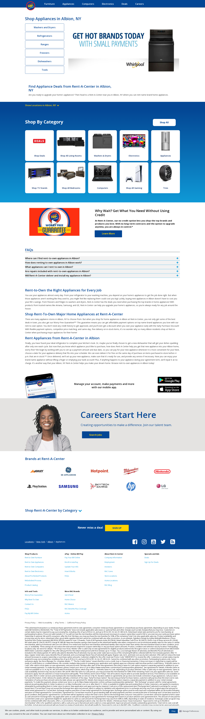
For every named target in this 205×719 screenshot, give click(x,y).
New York (40, 541)
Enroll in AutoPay (71, 562)
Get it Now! (69, 595)
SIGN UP (116, 528)
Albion (50, 541)
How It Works (70, 571)
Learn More (108, 233)
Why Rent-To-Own (32, 599)
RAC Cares (109, 571)
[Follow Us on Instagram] (144, 544)
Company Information (113, 557)
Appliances (165, 155)
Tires (165, 188)
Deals (146, 557)
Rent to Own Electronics (34, 571)
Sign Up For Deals (151, 562)
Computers (102, 188)
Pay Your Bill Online (72, 557)
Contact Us (29, 604)
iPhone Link (169, 390)
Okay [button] (173, 711)
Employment (109, 562)
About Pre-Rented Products (35, 576)
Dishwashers (44, 61)
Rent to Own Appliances (34, 562)
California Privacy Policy (76, 622)
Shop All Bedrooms (71, 188)
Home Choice (70, 599)
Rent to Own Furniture (33, 557)
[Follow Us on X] (163, 544)
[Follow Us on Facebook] (134, 544)
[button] (189, 711)
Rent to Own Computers (34, 567)
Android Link (169, 381)
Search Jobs (95, 434)
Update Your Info (71, 567)
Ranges (45, 44)
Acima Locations (111, 580)
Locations (29, 541)
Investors (108, 567)
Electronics (134, 155)
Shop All (164, 122)
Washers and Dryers (45, 27)
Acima (67, 613)
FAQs (67, 576)
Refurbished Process (33, 580)
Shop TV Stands (39, 188)
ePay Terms (59, 622)
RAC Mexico (69, 604)
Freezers (44, 52)
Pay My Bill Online (32, 613)
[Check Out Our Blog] (172, 544)
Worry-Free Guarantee (34, 595)
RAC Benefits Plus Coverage (75, 609)
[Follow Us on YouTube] (153, 544)
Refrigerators (44, 35)
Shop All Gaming (134, 188)
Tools (45, 69)
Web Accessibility (45, 622)
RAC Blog (108, 585)
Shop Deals (39, 155)
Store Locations (111, 576)
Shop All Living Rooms (71, 155)
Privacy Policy (98, 713)
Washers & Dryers (102, 155)
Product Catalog (31, 585)
